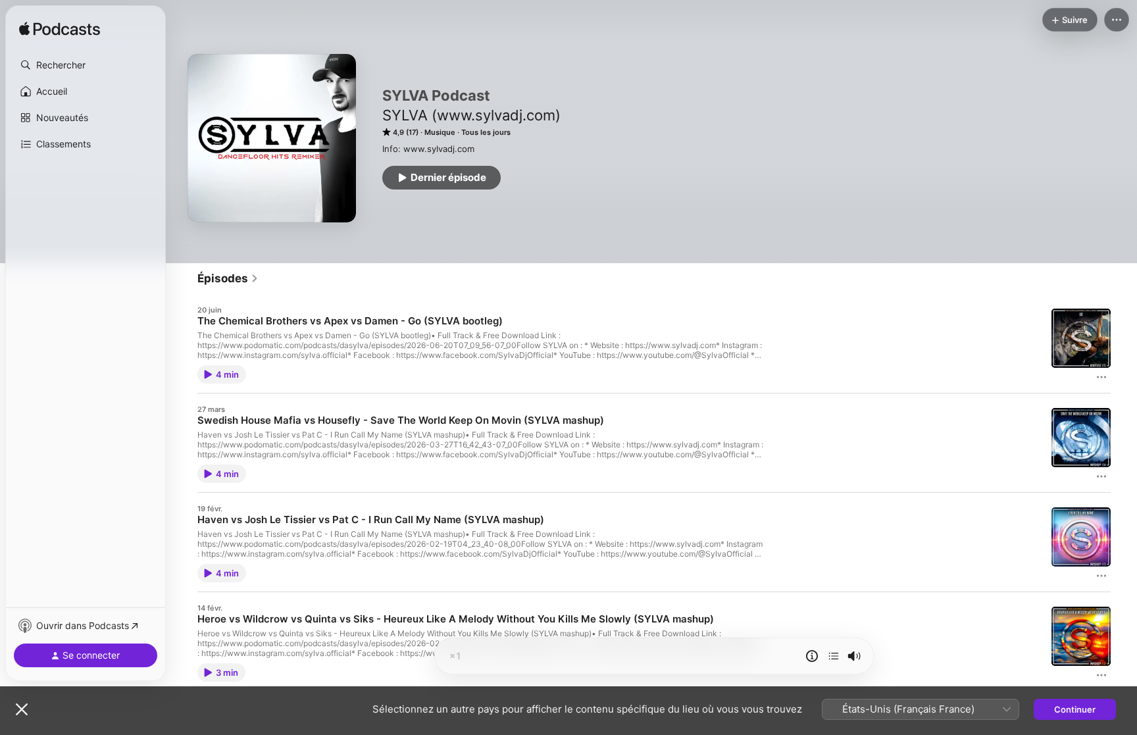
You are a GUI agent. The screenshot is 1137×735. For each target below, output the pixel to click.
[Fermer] (22, 709)
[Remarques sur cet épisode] (812, 656)
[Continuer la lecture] (834, 656)
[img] (59, 29)
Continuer (1075, 709)
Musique (439, 132)
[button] (85, 65)
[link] (228, 278)
